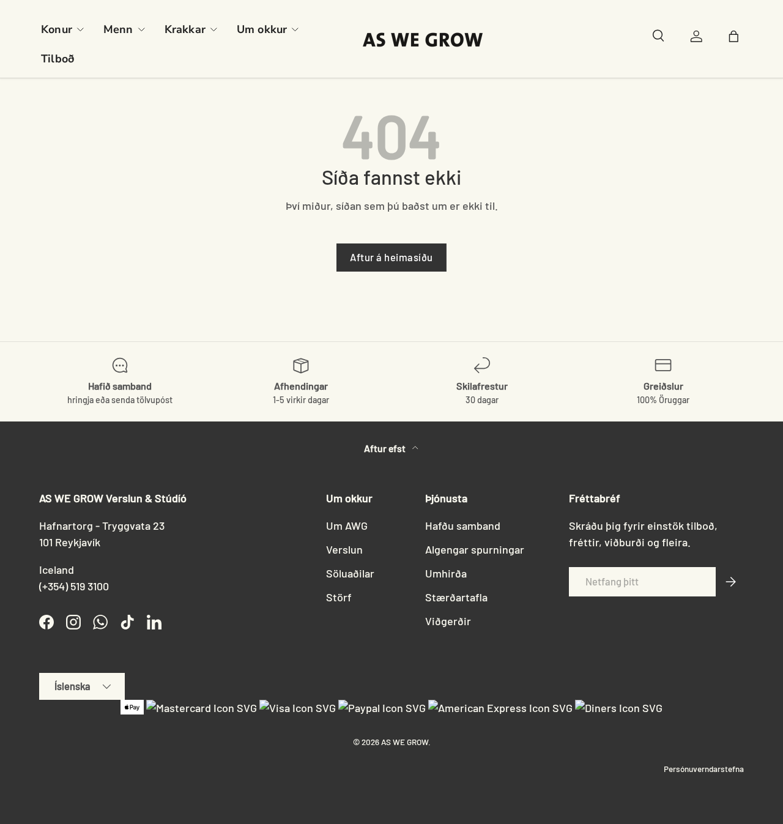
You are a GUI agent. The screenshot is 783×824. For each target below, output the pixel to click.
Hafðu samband (462, 525)
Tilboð (57, 58)
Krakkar (185, 29)
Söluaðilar (350, 573)
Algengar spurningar (474, 549)
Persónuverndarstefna (704, 768)
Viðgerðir (448, 621)
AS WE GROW (404, 742)
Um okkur (262, 29)
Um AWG (347, 525)
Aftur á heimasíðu (391, 257)
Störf (339, 597)
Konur (56, 29)
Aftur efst (385, 448)
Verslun (344, 549)
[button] (736, 39)
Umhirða (446, 573)
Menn (118, 29)
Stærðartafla (456, 597)
